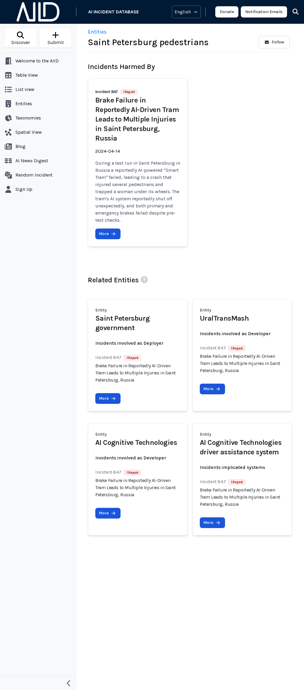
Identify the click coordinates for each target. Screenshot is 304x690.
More (104, 233)
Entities (97, 32)
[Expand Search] (292, 12)
